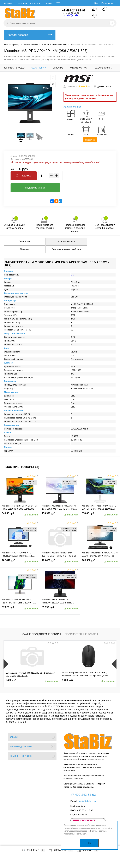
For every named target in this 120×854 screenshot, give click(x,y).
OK (89, 843)
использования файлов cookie (76, 831)
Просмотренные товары (81, 634)
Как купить (35, 3)
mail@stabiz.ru (73, 15)
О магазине (21, 3)
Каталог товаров (18, 34)
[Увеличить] (30, 103)
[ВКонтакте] (52, 201)
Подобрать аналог (35, 187)
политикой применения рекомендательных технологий (87, 828)
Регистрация (107, 3)
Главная (8, 3)
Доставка (48, 3)
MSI (72, 275)
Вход (96, 3)
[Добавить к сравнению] (53, 84)
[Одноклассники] (56, 201)
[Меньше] (51, 175)
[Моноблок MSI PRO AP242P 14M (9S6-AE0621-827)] (20, 136)
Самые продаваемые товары (41, 634)
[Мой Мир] (60, 201)
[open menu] (58, 3)
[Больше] (56, 175)
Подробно (90, 140)
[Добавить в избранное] (53, 77)
